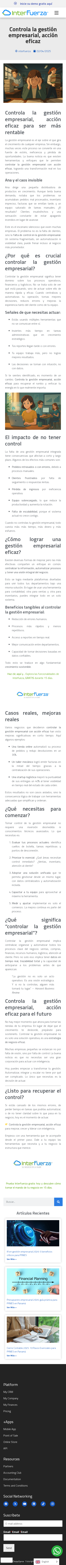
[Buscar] (58, 1202)
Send (9, 1548)
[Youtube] (24, 1503)
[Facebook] (5, 1503)
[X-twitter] (15, 1503)
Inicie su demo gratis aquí (36, 4)
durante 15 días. (43, 678)
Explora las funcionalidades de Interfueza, (33, 676)
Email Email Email (16, 1532)
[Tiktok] (43, 1503)
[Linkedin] (33, 1503)
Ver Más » (12, 1259)
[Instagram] (52, 1503)
